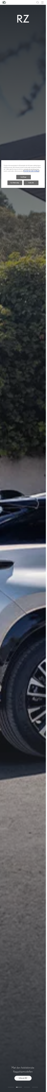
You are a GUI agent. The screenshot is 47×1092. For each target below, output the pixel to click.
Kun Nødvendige (15, 182)
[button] (8, 2)
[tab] (11, 1087)
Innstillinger (23, 177)
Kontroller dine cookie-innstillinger (31, 171)
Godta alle (31, 182)
